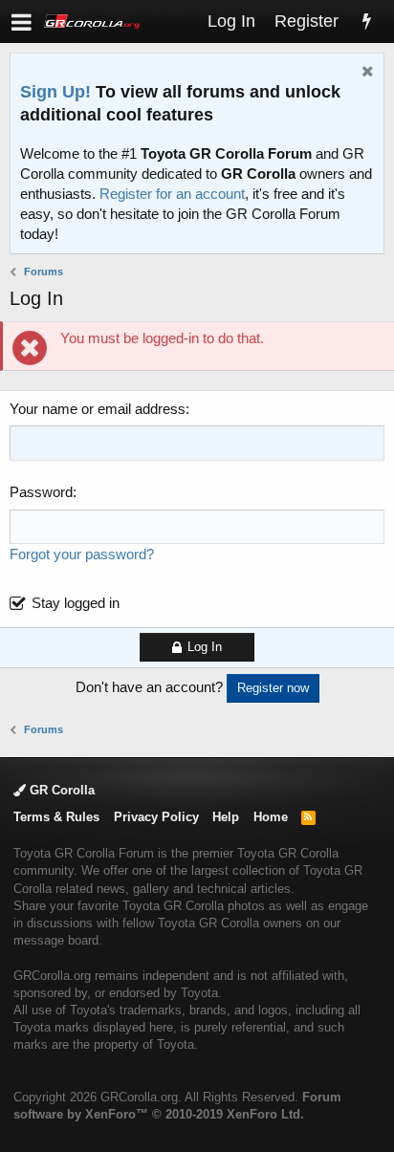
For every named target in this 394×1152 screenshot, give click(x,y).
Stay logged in (76, 603)
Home (270, 817)
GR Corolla (60, 790)
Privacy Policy (156, 817)
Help (225, 817)
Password (41, 492)
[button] (21, 21)
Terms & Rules (56, 817)
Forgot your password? (82, 554)
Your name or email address (98, 409)
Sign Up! (55, 91)
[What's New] (366, 21)
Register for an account (172, 193)
